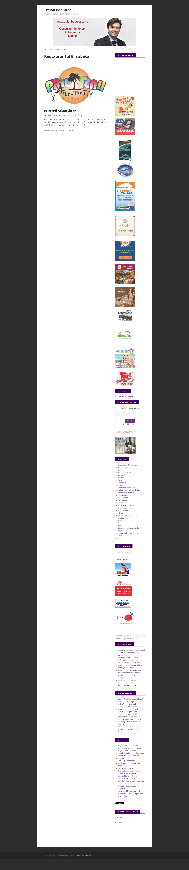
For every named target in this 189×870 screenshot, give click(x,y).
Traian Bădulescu (59, 10)
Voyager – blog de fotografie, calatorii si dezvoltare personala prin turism (131, 793)
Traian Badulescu (119, 817)
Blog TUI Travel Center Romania (131, 748)
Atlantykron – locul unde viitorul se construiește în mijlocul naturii (131, 652)
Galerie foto (122, 500)
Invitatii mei (123, 510)
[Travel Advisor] (123, 607)
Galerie (48, 115)
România (121, 526)
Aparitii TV (122, 467)
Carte (120, 480)
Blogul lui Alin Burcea (127, 751)
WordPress (81, 856)
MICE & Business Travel (127, 515)
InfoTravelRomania (126, 505)
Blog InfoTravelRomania (128, 746)
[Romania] (125, 345)
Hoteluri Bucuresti (123, 559)
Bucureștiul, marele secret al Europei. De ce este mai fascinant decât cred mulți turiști (131, 682)
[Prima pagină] (45, 50)
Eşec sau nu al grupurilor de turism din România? (128, 729)
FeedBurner (135, 424)
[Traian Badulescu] (116, 820)
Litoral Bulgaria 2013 (126, 768)
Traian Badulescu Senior (128, 533)
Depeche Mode (124, 483)
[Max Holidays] (123, 576)
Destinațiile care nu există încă (130, 658)
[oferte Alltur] (125, 385)
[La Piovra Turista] (123, 595)
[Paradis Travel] (125, 367)
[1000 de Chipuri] (125, 454)
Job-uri (121, 513)
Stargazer (89, 856)
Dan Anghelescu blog (126, 761)
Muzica (121, 518)
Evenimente (122, 495)
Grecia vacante (124, 552)
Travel (120, 536)
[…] (83, 125)
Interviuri (122, 508)
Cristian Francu (124, 758)
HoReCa (121, 503)
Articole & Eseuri (125, 473)
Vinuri (120, 538)
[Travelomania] (126, 625)
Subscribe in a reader (124, 397)
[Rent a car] (125, 322)
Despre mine (123, 485)
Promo (120, 521)
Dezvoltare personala (126, 488)
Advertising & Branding (127, 465)
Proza (120, 523)
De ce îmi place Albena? (133, 699)
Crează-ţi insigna (119, 822)
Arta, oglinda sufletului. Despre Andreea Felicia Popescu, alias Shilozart (130, 704)
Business (121, 478)
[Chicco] (125, 134)
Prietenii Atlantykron (60, 111)
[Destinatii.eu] (125, 177)
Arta (119, 470)
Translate (133, 639)
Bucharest (122, 475)
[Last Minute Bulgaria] (124, 433)
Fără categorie (123, 498)
